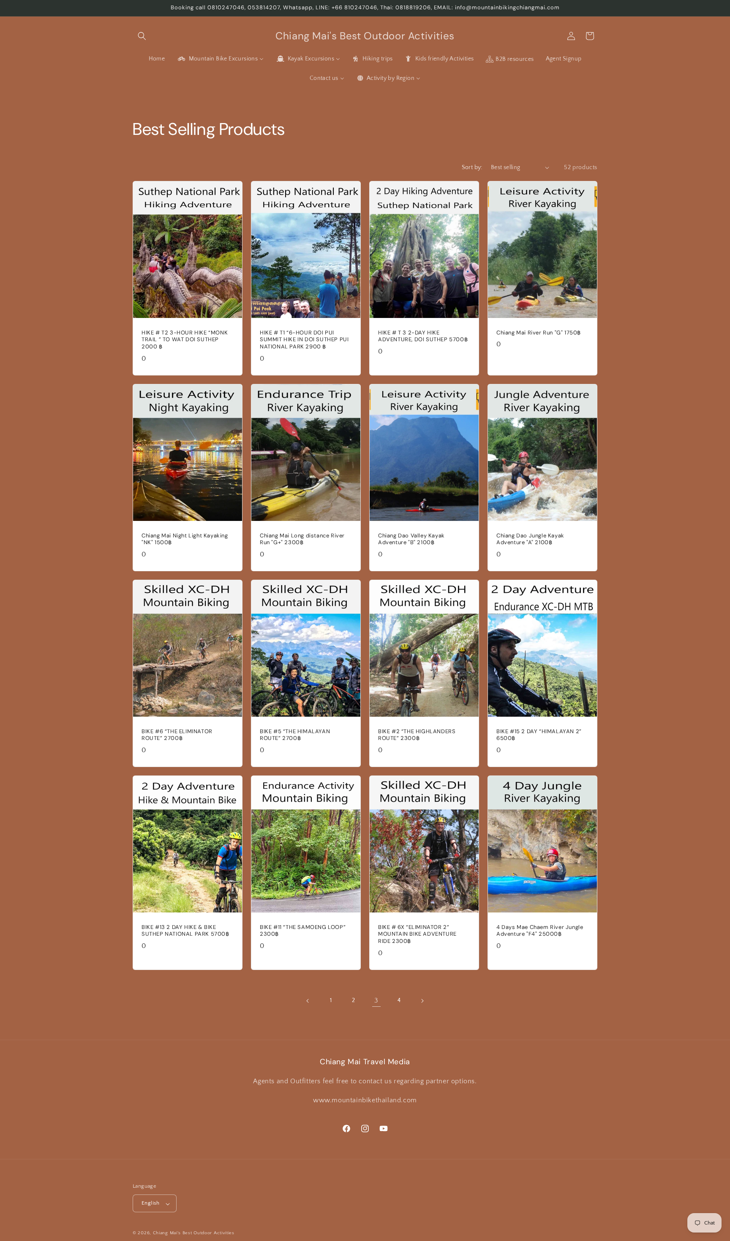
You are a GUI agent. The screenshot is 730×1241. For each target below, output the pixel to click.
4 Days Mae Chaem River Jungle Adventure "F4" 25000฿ (539, 931)
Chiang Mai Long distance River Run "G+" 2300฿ (302, 539)
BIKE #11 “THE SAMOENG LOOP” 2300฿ (303, 931)
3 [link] (376, 1000)
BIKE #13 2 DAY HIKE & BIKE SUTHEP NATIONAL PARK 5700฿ (185, 931)
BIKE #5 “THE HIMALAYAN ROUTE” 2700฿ (295, 735)
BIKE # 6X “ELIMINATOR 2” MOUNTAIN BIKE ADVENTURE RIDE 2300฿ (417, 934)
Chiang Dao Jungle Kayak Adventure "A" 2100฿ (530, 539)
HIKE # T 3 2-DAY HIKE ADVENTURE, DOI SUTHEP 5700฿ (423, 336)
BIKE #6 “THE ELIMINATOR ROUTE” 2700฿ (177, 735)
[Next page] (422, 1001)
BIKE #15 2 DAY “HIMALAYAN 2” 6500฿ (539, 735)
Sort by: (472, 167)
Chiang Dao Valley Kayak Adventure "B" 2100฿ (411, 539)
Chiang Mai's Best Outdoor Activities (193, 1233)
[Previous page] (308, 1001)
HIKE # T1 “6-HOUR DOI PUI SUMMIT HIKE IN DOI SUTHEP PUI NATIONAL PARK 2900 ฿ (304, 339)
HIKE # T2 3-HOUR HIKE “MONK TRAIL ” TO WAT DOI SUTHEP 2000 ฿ (185, 339)
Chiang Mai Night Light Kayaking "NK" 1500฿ (185, 539)
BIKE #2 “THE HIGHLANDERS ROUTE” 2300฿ (416, 735)
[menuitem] (157, 59)
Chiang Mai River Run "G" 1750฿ (538, 332)
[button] (142, 36)
